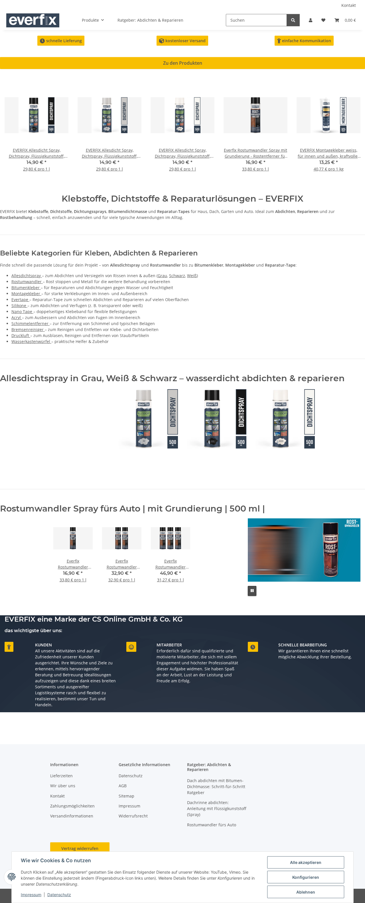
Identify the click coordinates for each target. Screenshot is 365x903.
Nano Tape (22, 311)
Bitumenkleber (26, 287)
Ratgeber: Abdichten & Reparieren (150, 20)
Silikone (19, 305)
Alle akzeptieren (305, 862)
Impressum (31, 894)
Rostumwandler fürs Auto (211, 824)
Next (351, 131)
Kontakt (348, 5)
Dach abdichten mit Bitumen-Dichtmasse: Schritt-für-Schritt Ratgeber (216, 786)
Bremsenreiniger (28, 329)
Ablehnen (305, 892)
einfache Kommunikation (304, 40)
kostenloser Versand (182, 40)
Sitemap (126, 796)
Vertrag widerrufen (79, 848)
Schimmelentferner (30, 323)
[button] (310, 20)
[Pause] (252, 591)
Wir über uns (62, 785)
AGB (123, 785)
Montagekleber (26, 293)
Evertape (20, 299)
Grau (162, 275)
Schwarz (177, 275)
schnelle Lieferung (61, 40)
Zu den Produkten (182, 63)
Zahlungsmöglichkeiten (72, 806)
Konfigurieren (305, 877)
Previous (14, 131)
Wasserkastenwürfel (31, 341)
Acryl (16, 317)
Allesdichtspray (26, 275)
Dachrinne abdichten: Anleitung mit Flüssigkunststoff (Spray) (216, 808)
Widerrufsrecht (133, 816)
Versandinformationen (71, 816)
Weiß (192, 275)
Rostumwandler (27, 281)
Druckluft (20, 335)
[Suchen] (293, 20)
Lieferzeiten (61, 775)
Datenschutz (59, 894)
